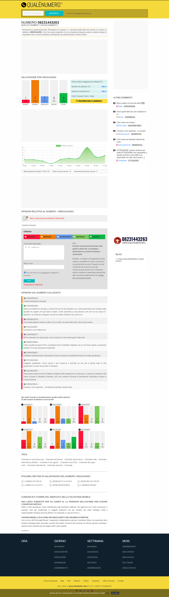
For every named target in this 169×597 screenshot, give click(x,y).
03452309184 (129, 106)
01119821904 (31, 371)
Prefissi (86, 581)
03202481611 (93, 552)
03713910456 (32, 360)
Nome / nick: (28, 263)
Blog (62, 581)
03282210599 (60, 557)
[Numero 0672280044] (92, 448)
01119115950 (31, 327)
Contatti (120, 581)
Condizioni (96, 581)
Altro (107, 593)
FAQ (68, 581)
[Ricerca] (33, 12)
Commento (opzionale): (32, 244)
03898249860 (32, 342)
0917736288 (127, 563)
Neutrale (80, 237)
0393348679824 (134, 126)
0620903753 (136, 134)
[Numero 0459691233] (34, 448)
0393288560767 (61, 568)
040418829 (92, 547)
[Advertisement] (64, 56)
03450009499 (32, 306)
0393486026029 (94, 568)
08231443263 (128, 552)
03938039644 (32, 384)
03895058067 (32, 353)
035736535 (92, 563)
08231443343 (128, 557)
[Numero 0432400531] (34, 423)
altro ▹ (104, 87)
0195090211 (130, 117)
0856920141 (137, 145)
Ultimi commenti (109, 581)
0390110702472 (129, 568)
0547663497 (59, 547)
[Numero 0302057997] (92, 423)
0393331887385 (61, 552)
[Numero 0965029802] (63, 423)
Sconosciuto (65, 237)
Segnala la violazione (29, 225)
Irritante (47, 237)
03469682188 (60, 563)
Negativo (31, 237)
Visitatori (77, 581)
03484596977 (32, 334)
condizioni (44, 273)
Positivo (96, 237)
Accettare (115, 593)
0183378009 (92, 557)
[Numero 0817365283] (63, 448)
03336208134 (32, 298)
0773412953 (133, 160)
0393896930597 (129, 547)
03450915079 (32, 319)
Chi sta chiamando (50, 581)
